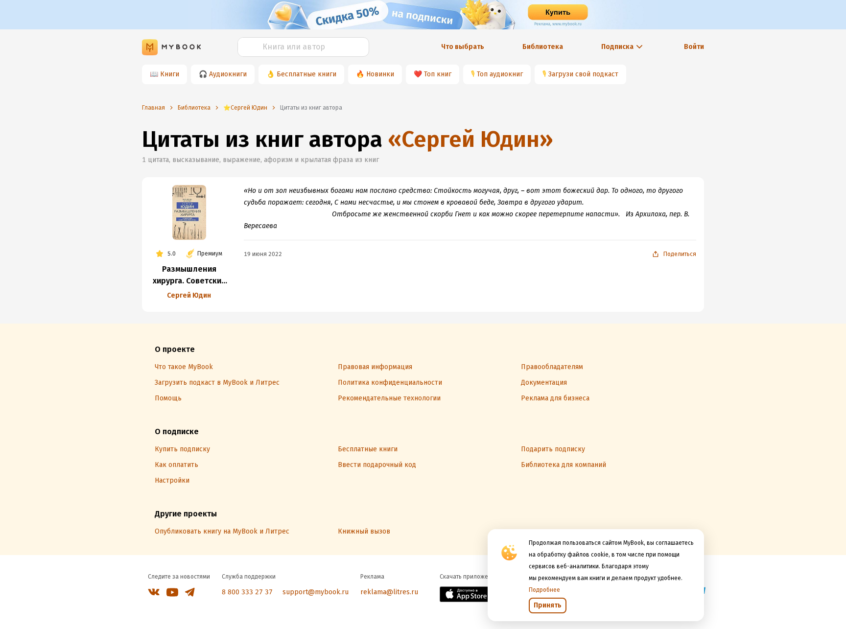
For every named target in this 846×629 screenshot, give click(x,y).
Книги (169, 74)
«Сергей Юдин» (470, 139)
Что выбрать (462, 47)
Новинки (380, 74)
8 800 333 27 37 (247, 592)
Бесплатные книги (306, 74)
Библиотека (542, 47)
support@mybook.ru (315, 592)
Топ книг (437, 74)
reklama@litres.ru (389, 592)
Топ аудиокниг (500, 74)
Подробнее (544, 589)
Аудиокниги (228, 74)
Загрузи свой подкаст (583, 74)
